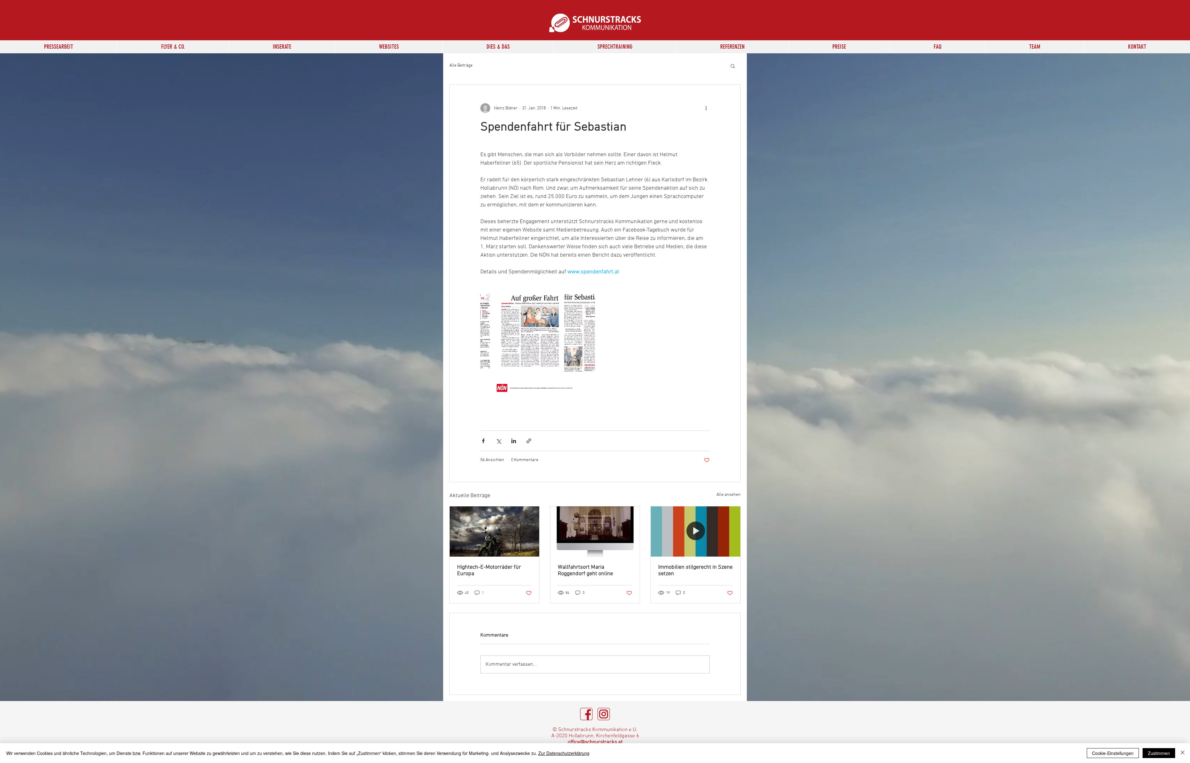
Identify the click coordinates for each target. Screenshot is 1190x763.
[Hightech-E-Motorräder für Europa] (494, 531)
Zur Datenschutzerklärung (563, 753)
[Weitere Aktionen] (706, 108)
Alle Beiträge (461, 65)
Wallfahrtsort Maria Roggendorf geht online (585, 570)
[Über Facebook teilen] (483, 441)
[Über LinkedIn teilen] (514, 441)
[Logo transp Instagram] (603, 714)
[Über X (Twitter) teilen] (498, 441)
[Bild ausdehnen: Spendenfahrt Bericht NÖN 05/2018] (537, 341)
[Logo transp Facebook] (586, 714)
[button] (282, 46)
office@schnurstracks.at (595, 742)
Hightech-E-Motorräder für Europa (489, 570)
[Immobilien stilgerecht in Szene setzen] (695, 531)
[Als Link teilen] (529, 441)
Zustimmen (1159, 753)
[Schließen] (1182, 753)
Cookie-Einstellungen (1113, 753)
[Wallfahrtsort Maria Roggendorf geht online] (595, 531)
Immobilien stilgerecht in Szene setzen (695, 570)
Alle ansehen (728, 494)
